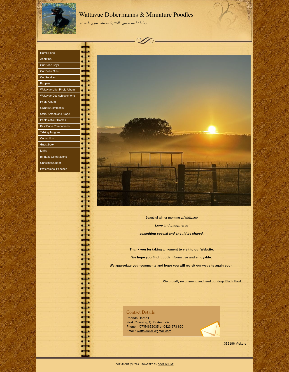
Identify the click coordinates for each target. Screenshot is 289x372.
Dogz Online (166, 364)
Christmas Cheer (50, 163)
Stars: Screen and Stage (55, 114)
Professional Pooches (53, 169)
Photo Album (48, 101)
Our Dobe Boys (49, 65)
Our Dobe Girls (49, 71)
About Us (45, 59)
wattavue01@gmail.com (154, 331)
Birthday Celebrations (53, 156)
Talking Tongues (50, 132)
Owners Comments (52, 108)
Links (43, 150)
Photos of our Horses (53, 120)
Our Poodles (48, 77)
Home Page (47, 53)
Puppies (45, 83)
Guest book (47, 144)
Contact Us (47, 138)
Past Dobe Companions (55, 126)
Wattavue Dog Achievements (57, 95)
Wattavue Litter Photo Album (57, 89)
